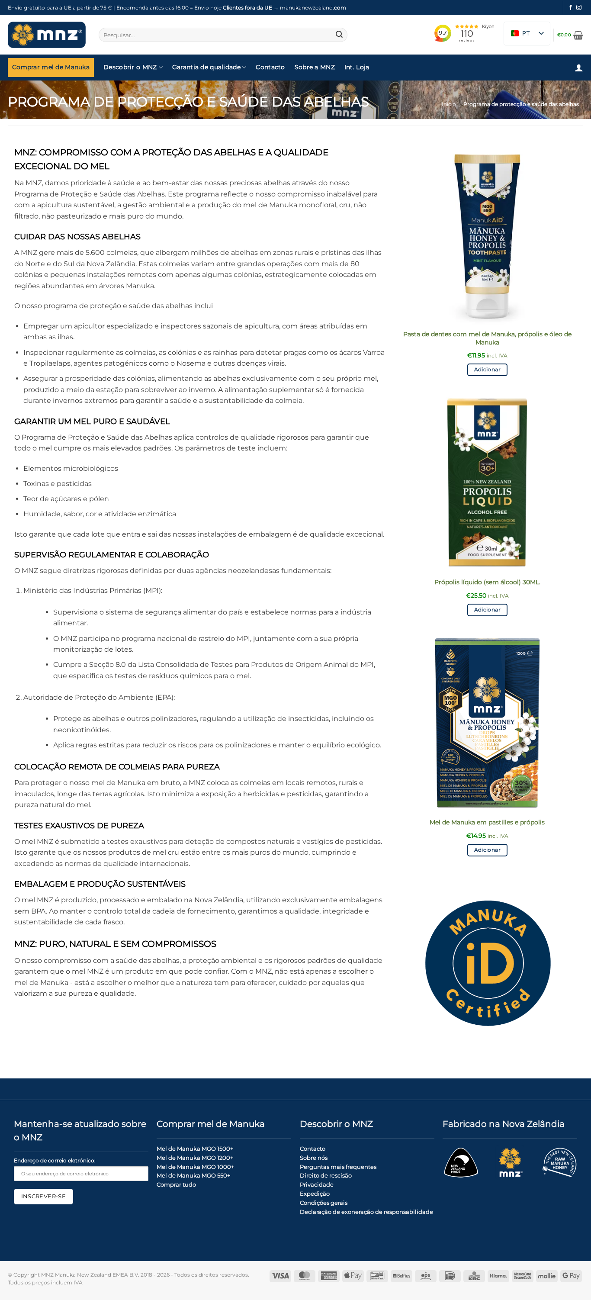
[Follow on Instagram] (578, 8)
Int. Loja (356, 67)
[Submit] (339, 35)
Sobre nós (314, 1157)
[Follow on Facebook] (570, 8)
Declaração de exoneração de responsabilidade (366, 1211)
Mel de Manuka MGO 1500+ (195, 1148)
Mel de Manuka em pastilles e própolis (487, 822)
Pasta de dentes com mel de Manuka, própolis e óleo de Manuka (487, 338)
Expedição (315, 1193)
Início (449, 104)
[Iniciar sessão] (579, 67)
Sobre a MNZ (315, 67)
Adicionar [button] (487, 370)
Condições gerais (323, 1202)
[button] (570, 35)
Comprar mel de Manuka (51, 67)
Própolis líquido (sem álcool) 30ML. (487, 582)
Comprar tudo (176, 1184)
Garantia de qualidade (206, 67)
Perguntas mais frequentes (338, 1166)
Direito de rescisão (326, 1175)
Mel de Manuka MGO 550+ (193, 1175)
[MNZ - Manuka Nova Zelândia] (47, 35)
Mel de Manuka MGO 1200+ (195, 1157)
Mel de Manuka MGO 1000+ (195, 1166)
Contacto (270, 67)
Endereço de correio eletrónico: (55, 1161)
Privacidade (317, 1184)
